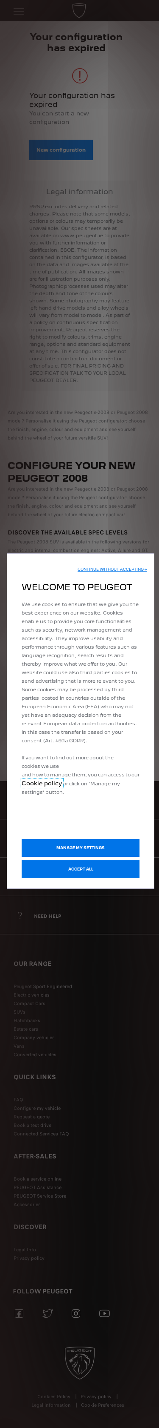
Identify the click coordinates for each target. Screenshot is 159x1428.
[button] (112, 569)
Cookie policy (42, 783)
